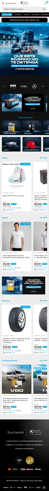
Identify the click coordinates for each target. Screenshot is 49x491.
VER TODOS (43, 217)
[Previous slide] (2, 24)
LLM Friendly (7, 490)
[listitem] (11, 127)
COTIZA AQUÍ (7, 14)
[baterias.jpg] (23, 103)
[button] (4, 3)
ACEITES (26, 14)
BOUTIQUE (35, 14)
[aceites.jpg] (23, 286)
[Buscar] (44, 9)
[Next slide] (46, 24)
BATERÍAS (18, 14)
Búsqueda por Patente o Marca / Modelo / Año (24, 20)
